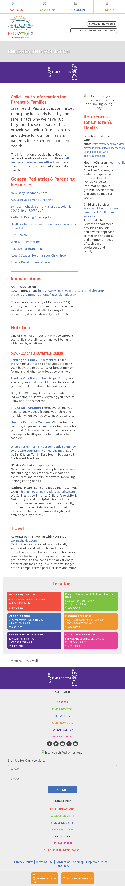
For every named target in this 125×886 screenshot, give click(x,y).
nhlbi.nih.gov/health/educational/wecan (47, 491)
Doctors (16, 10)
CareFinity (62, 866)
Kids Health (19, 235)
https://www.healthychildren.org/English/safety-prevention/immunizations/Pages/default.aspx (58, 292)
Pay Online (78, 10)
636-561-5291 (16, 627)
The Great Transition (26, 408)
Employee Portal (97, 862)
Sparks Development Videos (30, 262)
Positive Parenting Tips (27, 248)
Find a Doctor (62, 709)
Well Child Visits (62, 815)
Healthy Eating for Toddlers (31, 422)
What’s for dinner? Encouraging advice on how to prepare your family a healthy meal (44, 448)
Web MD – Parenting (25, 242)
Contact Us (62, 862)
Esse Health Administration (80, 634)
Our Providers (62, 722)
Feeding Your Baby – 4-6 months (34, 360)
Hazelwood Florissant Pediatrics (27, 634)
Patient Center (62, 729)
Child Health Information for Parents (93, 30)
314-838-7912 (16, 646)
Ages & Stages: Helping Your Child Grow (38, 255)
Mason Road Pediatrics (78, 615)
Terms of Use (44, 862)
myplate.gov (44, 465)
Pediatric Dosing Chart (26, 217)
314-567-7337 (72, 627)
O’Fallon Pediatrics (19, 615)
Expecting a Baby (62, 808)
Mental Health (62, 843)
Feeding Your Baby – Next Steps (33, 378)
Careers (62, 702)
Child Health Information (62, 849)
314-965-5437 (72, 608)
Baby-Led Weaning (24, 393)
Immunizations (62, 829)
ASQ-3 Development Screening (32, 200)
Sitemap (78, 862)
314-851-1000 (72, 646)
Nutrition (62, 836)
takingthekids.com (24, 540)
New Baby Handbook (25, 193)
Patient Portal (62, 736)
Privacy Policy (23, 862)
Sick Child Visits (62, 822)
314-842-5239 (16, 607)
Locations (47, 10)
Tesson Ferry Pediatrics (22, 594)
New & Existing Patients (102, 24)
